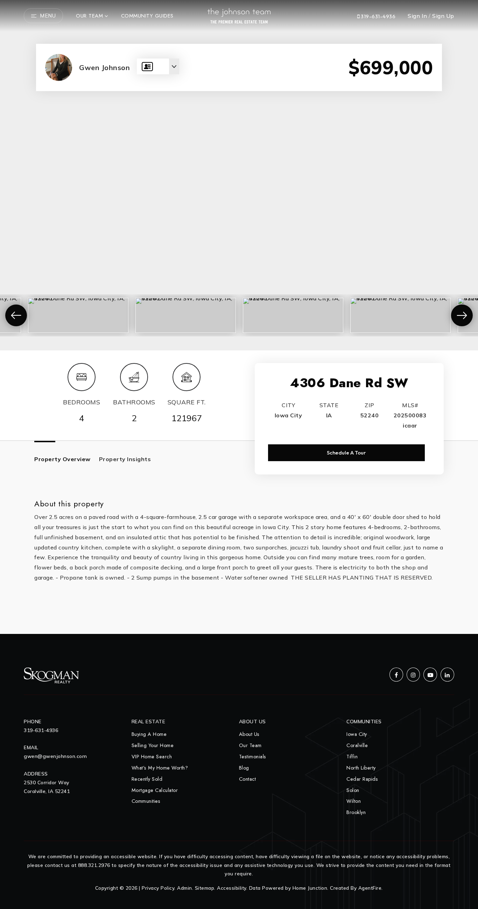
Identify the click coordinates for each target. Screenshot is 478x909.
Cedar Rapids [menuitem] (362, 778)
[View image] (78, 301)
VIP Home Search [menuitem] (152, 756)
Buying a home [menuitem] (149, 734)
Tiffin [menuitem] (352, 756)
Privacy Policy (158, 888)
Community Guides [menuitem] (147, 16)
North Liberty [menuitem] (361, 767)
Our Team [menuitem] (89, 16)
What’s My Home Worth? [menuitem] (160, 767)
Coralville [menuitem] (357, 745)
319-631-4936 (377, 16)
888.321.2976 (94, 865)
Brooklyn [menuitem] (356, 812)
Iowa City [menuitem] (356, 734)
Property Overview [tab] (62, 459)
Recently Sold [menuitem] (147, 778)
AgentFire (370, 888)
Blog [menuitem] (244, 767)
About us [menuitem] (249, 734)
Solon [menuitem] (352, 790)
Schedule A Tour (346, 452)
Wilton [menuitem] (353, 801)
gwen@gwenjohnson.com (55, 756)
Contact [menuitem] (247, 778)
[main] (239, 317)
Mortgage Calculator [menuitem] (155, 790)
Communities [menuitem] (146, 801)
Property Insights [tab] (125, 459)
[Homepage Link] (239, 15)
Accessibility (231, 888)
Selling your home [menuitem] (153, 745)
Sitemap (205, 888)
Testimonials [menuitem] (252, 756)
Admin (184, 888)
